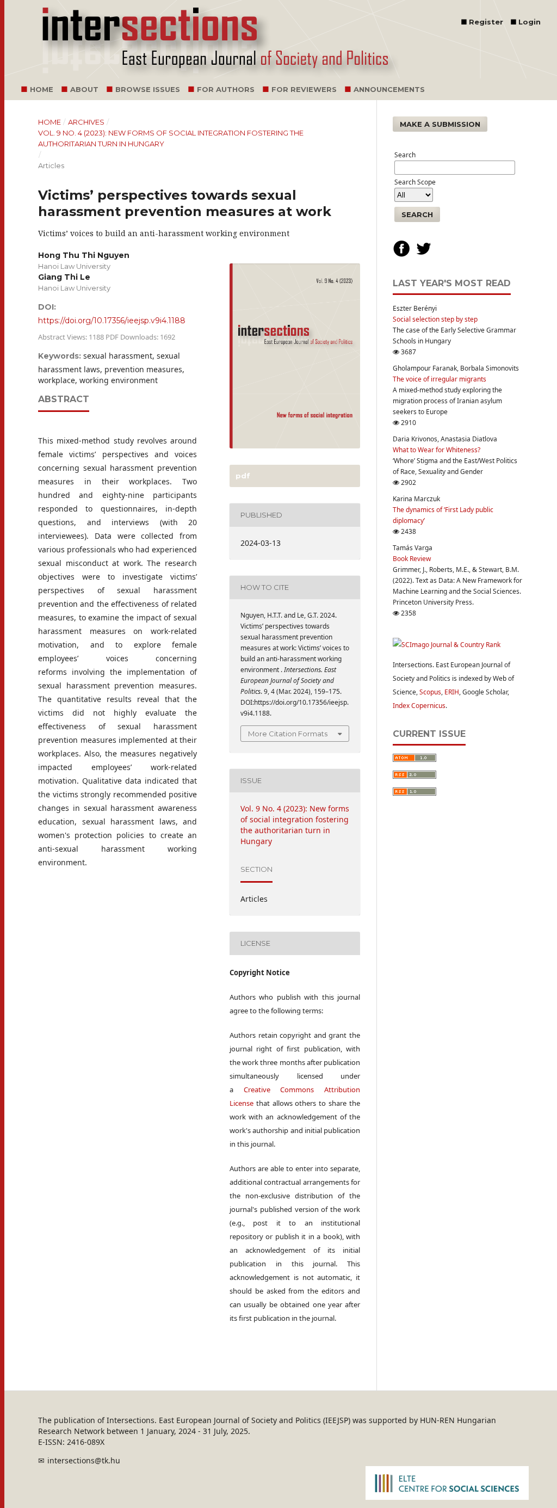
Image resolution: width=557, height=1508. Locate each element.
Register (486, 21)
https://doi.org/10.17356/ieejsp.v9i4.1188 (111, 320)
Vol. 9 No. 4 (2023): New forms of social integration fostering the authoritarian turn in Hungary (171, 138)
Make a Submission (440, 124)
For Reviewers (304, 89)
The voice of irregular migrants (439, 379)
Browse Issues (147, 89)
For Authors (226, 89)
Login (529, 21)
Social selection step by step (435, 319)
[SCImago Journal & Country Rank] (446, 644)
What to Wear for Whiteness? (436, 449)
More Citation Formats (287, 733)
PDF (241, 475)
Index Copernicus (419, 705)
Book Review (412, 558)
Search (417, 214)
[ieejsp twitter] (423, 255)
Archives (86, 122)
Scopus (430, 692)
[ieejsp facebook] (401, 255)
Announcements (389, 89)
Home (41, 89)
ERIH (451, 692)
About (84, 89)
